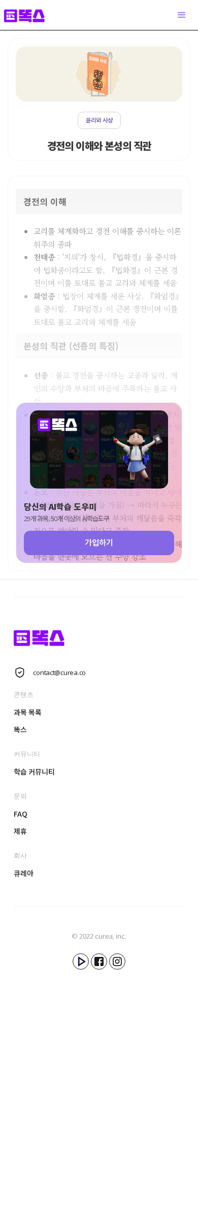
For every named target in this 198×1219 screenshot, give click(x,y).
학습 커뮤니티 (34, 771)
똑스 (20, 729)
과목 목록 (28, 712)
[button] (182, 15)
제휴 (20, 831)
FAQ (20, 814)
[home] (29, 15)
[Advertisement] (99, 1086)
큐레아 (23, 873)
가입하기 (99, 543)
